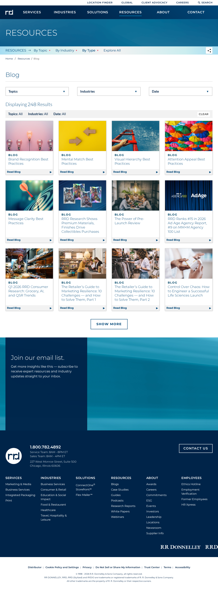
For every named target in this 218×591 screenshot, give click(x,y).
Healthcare (48, 510)
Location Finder (100, 2)
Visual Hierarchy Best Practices (132, 161)
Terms (167, 567)
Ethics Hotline (191, 484)
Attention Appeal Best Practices (186, 161)
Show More (109, 324)
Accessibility (182, 567)
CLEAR (203, 114)
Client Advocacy (154, 2)
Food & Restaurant (53, 504)
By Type (88, 50)
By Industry (65, 50)
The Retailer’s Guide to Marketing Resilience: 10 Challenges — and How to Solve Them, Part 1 (81, 293)
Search (207, 2)
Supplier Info (155, 533)
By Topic (40, 50)
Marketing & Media (18, 484)
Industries (51, 478)
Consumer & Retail (53, 489)
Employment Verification (190, 491)
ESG (149, 500)
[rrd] (9, 12)
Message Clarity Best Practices (25, 221)
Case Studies (120, 489)
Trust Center (152, 567)
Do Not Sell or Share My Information (118, 567)
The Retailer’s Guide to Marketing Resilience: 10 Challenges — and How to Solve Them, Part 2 (135, 293)
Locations (152, 522)
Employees (191, 478)
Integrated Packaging (20, 495)
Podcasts (117, 500)
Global (127, 2)
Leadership (153, 517)
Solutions (85, 478)
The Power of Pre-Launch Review (129, 221)
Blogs (115, 484)
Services (13, 478)
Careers (182, 2)
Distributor (35, 567)
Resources (15, 50)
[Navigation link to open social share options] (209, 51)
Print (8, 500)
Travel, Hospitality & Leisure (54, 517)
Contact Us (195, 448)
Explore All (112, 50)
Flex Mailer (84, 495)
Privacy (87, 567)
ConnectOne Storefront (85, 487)
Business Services (17, 489)
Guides (116, 495)
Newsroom (153, 527)
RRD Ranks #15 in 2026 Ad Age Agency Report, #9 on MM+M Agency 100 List (187, 225)
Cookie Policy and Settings (62, 567)
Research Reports (123, 506)
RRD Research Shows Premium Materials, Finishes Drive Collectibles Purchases (80, 225)
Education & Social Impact (53, 497)
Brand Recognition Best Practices (28, 161)
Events (151, 506)
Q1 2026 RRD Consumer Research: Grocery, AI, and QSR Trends (28, 291)
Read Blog (30, 171)
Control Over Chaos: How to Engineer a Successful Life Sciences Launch (188, 291)
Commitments (156, 495)
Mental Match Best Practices (77, 161)
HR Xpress (188, 504)
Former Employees (194, 499)
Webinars (117, 517)
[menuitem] (32, 14)
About (152, 478)
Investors (152, 511)
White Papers (120, 511)
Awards (151, 484)
